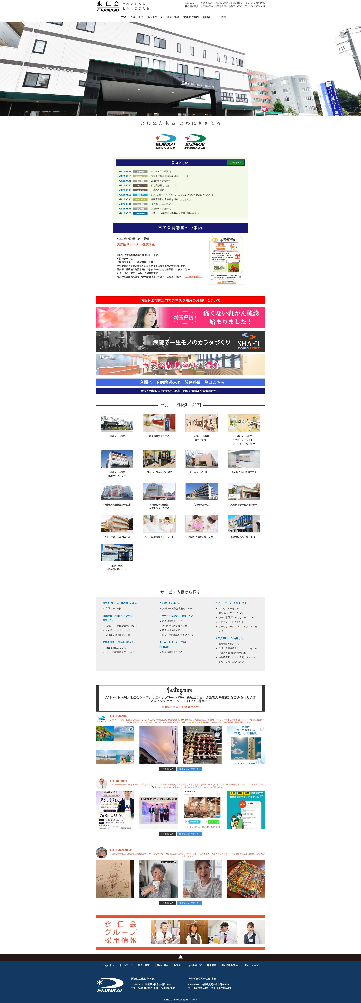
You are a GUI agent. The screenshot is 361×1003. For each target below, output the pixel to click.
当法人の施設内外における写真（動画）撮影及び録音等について (181, 390)
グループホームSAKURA (231, 662)
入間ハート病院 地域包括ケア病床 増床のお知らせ (176, 213)
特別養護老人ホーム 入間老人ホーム (237, 657)
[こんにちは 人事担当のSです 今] (202, 745)
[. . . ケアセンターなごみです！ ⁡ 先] (158, 879)
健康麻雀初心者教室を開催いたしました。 (172, 199)
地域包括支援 (140, 176)
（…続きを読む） (194, 276)
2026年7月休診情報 (161, 204)
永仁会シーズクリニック (118, 630)
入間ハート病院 (114, 608)
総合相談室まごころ (116, 647)
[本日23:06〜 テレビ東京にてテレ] (158, 810)
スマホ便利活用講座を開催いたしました (171, 176)
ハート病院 (140, 214)
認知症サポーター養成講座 (136, 244)
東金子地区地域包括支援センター (179, 635)
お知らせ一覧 (195, 965)
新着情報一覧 (235, 162)
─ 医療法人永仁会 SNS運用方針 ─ (180, 707)
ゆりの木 (140, 186)
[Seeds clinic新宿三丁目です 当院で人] (115, 810)
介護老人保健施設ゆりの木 (232, 653)
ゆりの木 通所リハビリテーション (236, 617)
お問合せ (208, 17)
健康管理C (141, 195)
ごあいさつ (137, 17)
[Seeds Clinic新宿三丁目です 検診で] (246, 810)
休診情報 (140, 172)
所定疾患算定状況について (164, 185)
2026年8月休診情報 (161, 181)
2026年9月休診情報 (161, 171)
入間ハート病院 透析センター (177, 608)
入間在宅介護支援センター (175, 626)
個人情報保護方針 (230, 965)
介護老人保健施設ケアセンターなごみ (238, 648)
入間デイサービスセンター (232, 622)
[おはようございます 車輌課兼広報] (158, 745)
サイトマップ (251, 965)
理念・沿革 (173, 17)
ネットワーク (155, 17)
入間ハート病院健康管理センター (123, 626)
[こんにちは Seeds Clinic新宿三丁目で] (202, 810)
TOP (123, 17)
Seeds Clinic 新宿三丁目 (118, 635)
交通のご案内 (191, 17)
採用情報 (211, 965)
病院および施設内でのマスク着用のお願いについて (181, 300)
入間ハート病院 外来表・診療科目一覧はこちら (182, 382)
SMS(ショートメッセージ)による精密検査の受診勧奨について (182, 195)
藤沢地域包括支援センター (175, 630)
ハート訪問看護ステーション (120, 652)
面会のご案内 (157, 190)
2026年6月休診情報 (161, 209)
